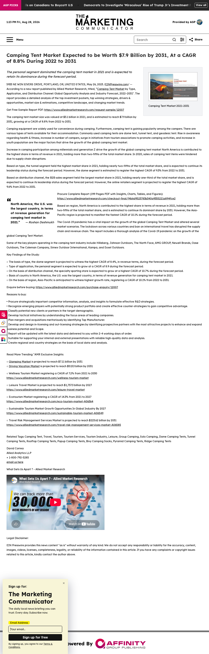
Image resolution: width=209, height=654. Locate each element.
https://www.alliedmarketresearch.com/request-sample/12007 (84, 109)
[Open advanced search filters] (182, 39)
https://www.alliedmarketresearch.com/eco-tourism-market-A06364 (50, 401)
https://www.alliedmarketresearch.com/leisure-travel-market (46, 389)
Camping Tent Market (110, 89)
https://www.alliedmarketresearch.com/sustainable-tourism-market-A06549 (55, 413)
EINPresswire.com (116, 84)
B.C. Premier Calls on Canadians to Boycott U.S (37, 5)
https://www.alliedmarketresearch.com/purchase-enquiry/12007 (77, 287)
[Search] (174, 39)
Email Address (19, 622)
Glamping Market (20, 361)
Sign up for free (35, 637)
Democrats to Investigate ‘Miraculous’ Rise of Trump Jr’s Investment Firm (140, 5)
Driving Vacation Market (24, 366)
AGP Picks (10, 5)
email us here (15, 462)
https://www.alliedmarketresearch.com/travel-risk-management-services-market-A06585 (64, 424)
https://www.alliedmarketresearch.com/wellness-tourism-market (48, 378)
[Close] (63, 583)
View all (201, 5)
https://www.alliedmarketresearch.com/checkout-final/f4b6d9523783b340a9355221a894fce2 (116, 198)
